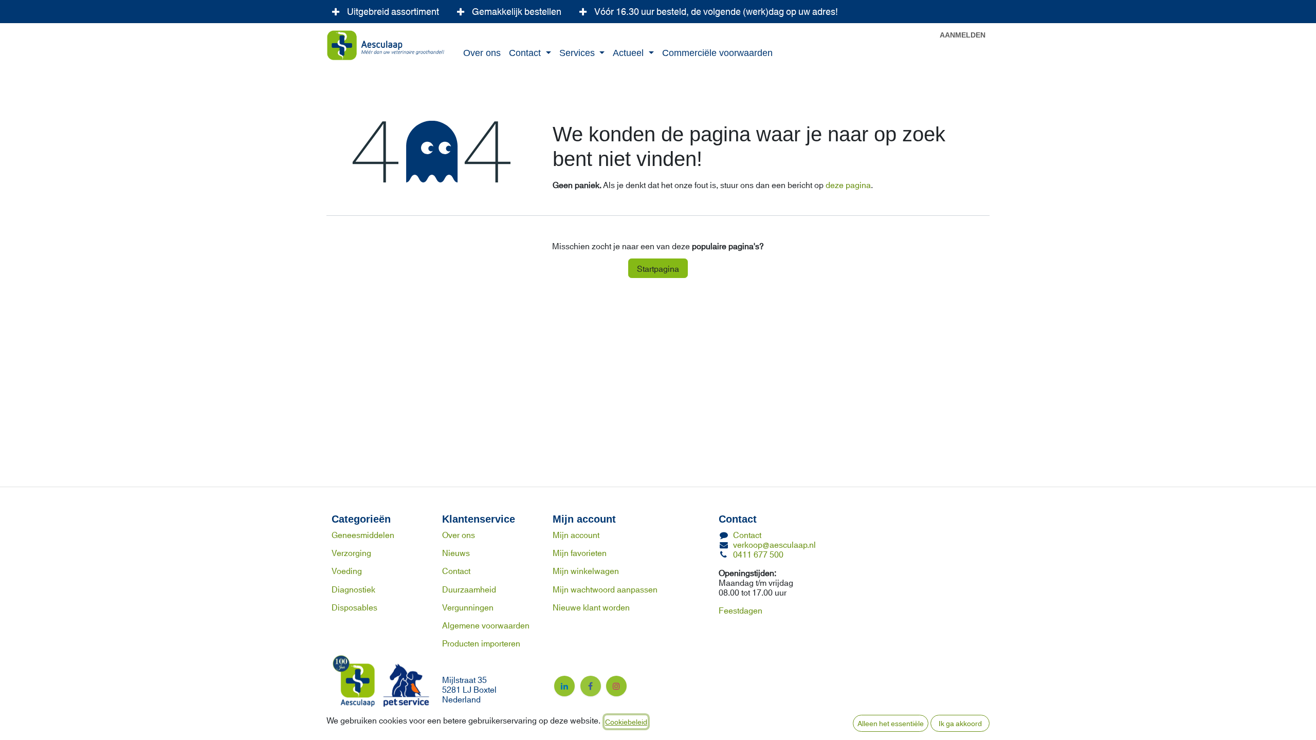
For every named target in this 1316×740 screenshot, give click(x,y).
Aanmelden (962, 35)
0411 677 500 (758, 554)
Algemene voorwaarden (485, 625)
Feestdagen (740, 610)
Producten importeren (481, 643)
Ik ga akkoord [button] (960, 723)
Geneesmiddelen (363, 534)
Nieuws (456, 552)
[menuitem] (482, 53)
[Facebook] (590, 686)
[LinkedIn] (564, 686)
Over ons (458, 534)
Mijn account (576, 534)
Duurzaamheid (469, 589)
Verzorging (351, 552)
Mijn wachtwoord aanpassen (605, 589)
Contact (456, 570)
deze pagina (848, 184)
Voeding (347, 570)
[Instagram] (616, 686)
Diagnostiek (353, 589)
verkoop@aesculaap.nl (774, 544)
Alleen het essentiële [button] (890, 723)
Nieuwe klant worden (591, 607)
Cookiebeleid (626, 721)
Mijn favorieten (580, 552)
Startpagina (658, 268)
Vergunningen (468, 607)
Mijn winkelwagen (586, 570)
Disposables (354, 607)
